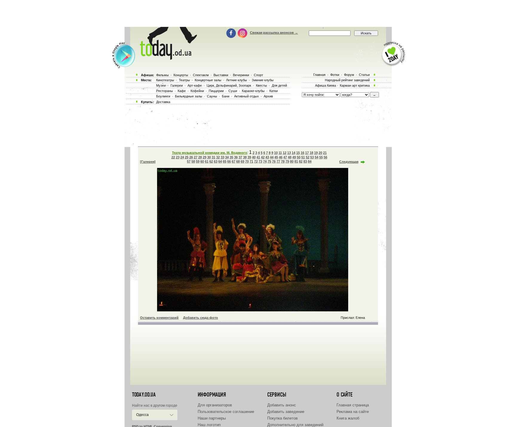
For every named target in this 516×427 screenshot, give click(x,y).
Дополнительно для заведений (295, 425)
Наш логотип (209, 425)
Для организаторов (215, 405)
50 (298, 157)
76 (274, 161)
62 (211, 161)
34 (227, 157)
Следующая (348, 161)
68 (238, 161)
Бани (225, 96)
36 (236, 157)
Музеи (161, 85)
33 (222, 157)
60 (202, 161)
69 (242, 161)
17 (307, 152)
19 (316, 152)
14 (293, 152)
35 (231, 157)
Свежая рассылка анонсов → (274, 32)
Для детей (279, 85)
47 (285, 157)
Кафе (182, 91)
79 (287, 161)
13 (289, 152)
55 (321, 157)
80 (292, 161)
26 (191, 157)
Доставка (163, 102)
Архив (268, 96)
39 (249, 157)
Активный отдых (246, 96)
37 (240, 157)
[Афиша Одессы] (167, 58)
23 (177, 157)
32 (218, 157)
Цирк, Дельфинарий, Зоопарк (229, 85)
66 (229, 161)
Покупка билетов (282, 418)
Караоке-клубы (253, 91)
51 (303, 157)
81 (296, 161)
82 (300, 161)
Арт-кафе (195, 85)
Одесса (142, 415)
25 (186, 157)
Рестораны (164, 91)
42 (263, 157)
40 (254, 157)
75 (269, 161)
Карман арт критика (355, 85)
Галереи (177, 85)
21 (325, 152)
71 (251, 161)
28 (200, 157)
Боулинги (163, 96)
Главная (319, 74)
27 (195, 157)
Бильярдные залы (188, 96)
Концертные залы (208, 80)
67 (233, 161)
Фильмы (162, 75)
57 (189, 161)
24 (182, 157)
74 (265, 161)
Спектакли (201, 75)
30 (209, 157)
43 (267, 157)
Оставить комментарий (159, 317)
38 (245, 157)
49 (294, 157)
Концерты (180, 75)
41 (258, 157)
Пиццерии (216, 91)
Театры (184, 80)
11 (280, 152)
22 (173, 157)
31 (213, 157)
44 (272, 157)
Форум (349, 74)
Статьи (364, 74)
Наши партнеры (212, 418)
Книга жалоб (348, 418)
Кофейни (197, 91)
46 (280, 157)
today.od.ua (144, 394)
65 (224, 161)
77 (278, 161)
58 (193, 161)
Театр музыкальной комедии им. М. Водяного (209, 152)
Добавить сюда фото (200, 317)
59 (197, 161)
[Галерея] (148, 161)
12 (284, 152)
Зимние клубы (263, 80)
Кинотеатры (165, 80)
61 (206, 161)
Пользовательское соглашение (226, 411)
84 (309, 161)
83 (305, 161)
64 (220, 161)
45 (276, 157)
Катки (273, 91)
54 (316, 157)
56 (325, 157)
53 (312, 157)
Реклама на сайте (353, 411)
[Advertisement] (258, 13)
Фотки (334, 74)
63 (215, 161)
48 (289, 157)
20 (320, 152)
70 (247, 161)
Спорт (258, 75)
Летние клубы (236, 80)
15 (298, 152)
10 (276, 152)
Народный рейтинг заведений (347, 80)
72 (256, 161)
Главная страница (353, 405)
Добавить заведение (285, 411)
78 (283, 161)
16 (302, 152)
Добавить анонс (281, 405)
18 (311, 152)
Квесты (261, 85)
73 (260, 161)
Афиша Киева (325, 85)
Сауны (212, 96)
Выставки (221, 75)
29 (204, 157)
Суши (232, 91)
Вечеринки (241, 75)
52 (307, 157)
